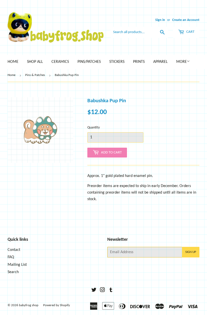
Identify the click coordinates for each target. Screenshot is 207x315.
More (181, 62)
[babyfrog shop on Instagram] (102, 291)
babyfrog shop (28, 305)
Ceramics (60, 62)
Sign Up (190, 252)
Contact (14, 250)
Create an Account (185, 20)
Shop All (35, 62)
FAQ (11, 257)
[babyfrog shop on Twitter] (93, 291)
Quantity (93, 127)
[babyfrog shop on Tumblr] (111, 291)
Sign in (160, 20)
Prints (139, 62)
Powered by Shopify (56, 305)
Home (13, 62)
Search (13, 272)
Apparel (160, 62)
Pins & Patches (35, 75)
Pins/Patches (89, 62)
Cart (190, 32)
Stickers (116, 62)
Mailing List (17, 265)
